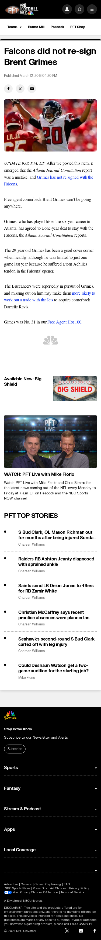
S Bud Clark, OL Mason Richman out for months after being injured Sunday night (57, 535)
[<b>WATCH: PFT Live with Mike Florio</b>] (50, 441)
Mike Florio (26, 678)
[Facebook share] (8, 88)
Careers (26, 884)
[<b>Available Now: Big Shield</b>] (75, 388)
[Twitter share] (20, 88)
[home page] (21, 9)
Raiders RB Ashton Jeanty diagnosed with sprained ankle (56, 561)
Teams (12, 27)
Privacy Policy (79, 888)
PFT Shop (77, 27)
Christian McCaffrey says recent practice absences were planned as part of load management (53, 615)
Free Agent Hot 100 (64, 322)
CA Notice (50, 892)
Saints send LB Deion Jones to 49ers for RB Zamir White (55, 588)
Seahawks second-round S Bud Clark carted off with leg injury (56, 641)
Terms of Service (72, 892)
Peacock (57, 27)
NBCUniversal (33, 901)
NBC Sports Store (17, 888)
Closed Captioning (47, 884)
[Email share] (31, 88)
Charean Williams (31, 545)
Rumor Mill (36, 27)
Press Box (40, 888)
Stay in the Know (18, 729)
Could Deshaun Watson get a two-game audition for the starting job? (53, 668)
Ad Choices (58, 888)
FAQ (67, 884)
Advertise (11, 884)
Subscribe (15, 749)
